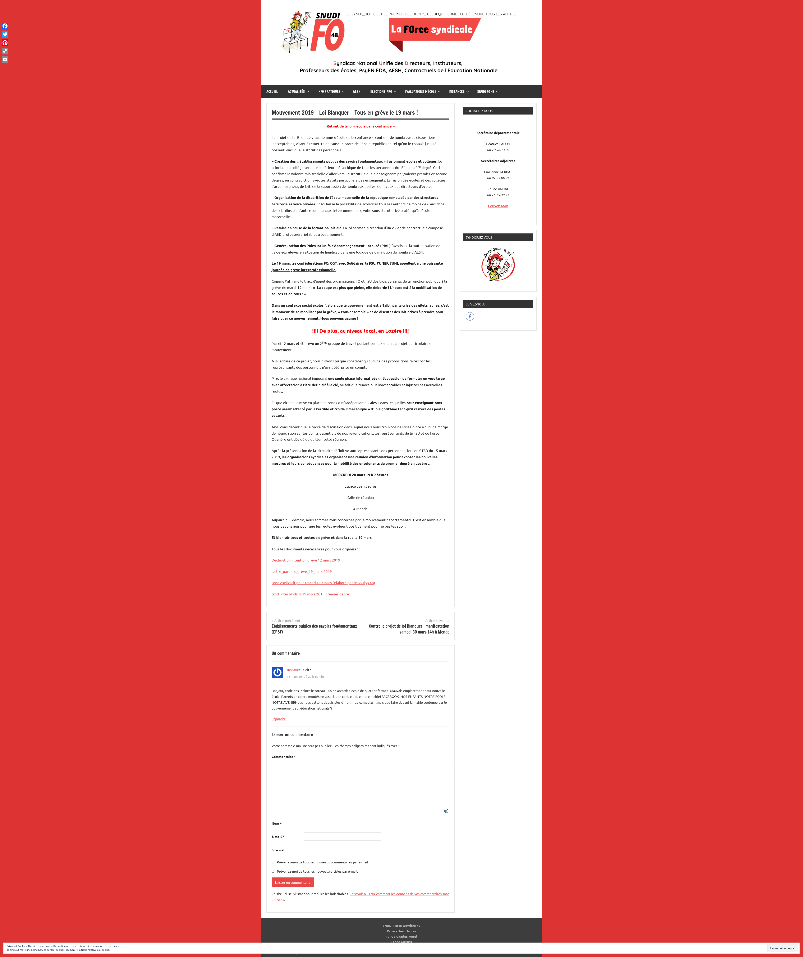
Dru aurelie (295, 669)
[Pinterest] (5, 43)
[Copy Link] (5, 51)
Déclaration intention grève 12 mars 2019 (306, 560)
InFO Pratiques (328, 91)
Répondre (279, 719)
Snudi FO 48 (485, 91)
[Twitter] (5, 34)
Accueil (272, 91)
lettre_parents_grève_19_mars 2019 (302, 571)
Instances (457, 91)
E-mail (278, 836)
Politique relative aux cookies (93, 949)
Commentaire (284, 756)
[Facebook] (5, 26)
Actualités (296, 91)
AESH (356, 91)
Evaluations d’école (420, 91)
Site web (278, 850)
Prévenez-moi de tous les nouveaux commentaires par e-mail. (323, 862)
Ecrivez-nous (498, 206)
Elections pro (381, 91)
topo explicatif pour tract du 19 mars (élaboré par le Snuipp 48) (323, 582)
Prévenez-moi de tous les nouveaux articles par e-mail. (317, 871)
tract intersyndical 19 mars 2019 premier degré (310, 594)
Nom (277, 823)
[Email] (5, 59)
